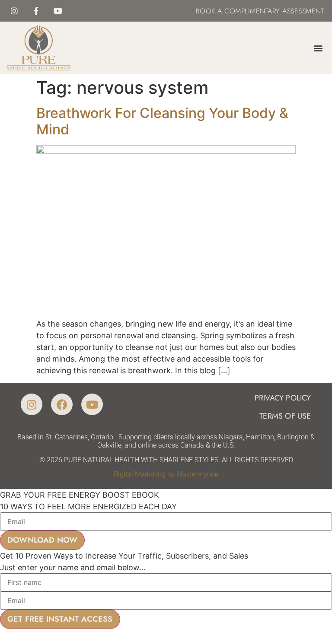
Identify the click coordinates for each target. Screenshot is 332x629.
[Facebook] (62, 404)
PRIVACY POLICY (283, 397)
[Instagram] (14, 11)
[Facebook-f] (36, 11)
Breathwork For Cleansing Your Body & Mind (162, 121)
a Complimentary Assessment (270, 11)
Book (205, 11)
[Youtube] (57, 11)
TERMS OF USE (285, 416)
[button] (318, 48)
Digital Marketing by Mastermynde (166, 474)
